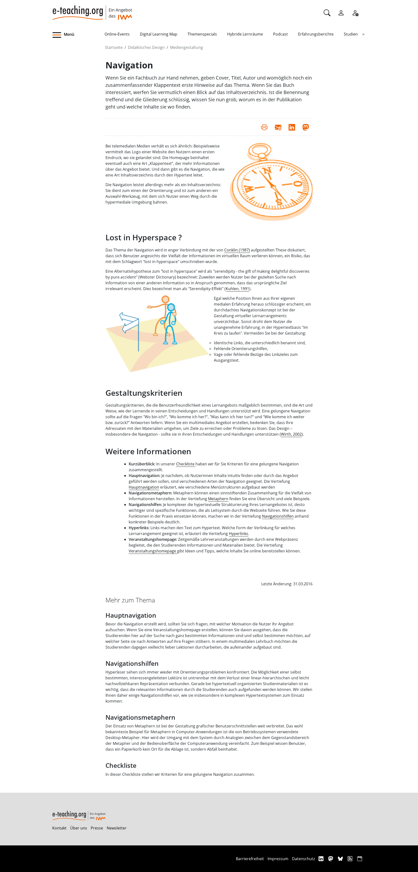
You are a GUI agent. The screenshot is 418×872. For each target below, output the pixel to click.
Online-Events (117, 34)
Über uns (78, 828)
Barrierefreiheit (250, 858)
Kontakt (59, 828)
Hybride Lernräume (245, 34)
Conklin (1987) (237, 250)
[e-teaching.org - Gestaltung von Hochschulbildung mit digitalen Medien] (92, 10)
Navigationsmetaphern (140, 717)
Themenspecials (202, 34)
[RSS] (351, 858)
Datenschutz (303, 858)
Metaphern (218, 498)
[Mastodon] (331, 858)
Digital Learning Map (158, 34)
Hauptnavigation (144, 487)
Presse (97, 828)
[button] (78, 35)
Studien (351, 34)
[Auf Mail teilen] (278, 127)
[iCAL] (359, 858)
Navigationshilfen (278, 516)
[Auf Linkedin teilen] (292, 127)
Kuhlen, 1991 (237, 288)
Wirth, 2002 (291, 434)
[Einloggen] (341, 12)
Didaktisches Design (146, 47)
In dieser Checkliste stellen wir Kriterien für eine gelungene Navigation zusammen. (180, 774)
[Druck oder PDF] (264, 127)
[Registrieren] (355, 12)
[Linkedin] (322, 858)
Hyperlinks (238, 533)
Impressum (278, 858)
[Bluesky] (341, 858)
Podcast (280, 34)
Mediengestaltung (186, 47)
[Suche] (327, 12)
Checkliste (120, 765)
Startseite (114, 47)
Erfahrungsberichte (316, 34)
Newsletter (117, 828)
